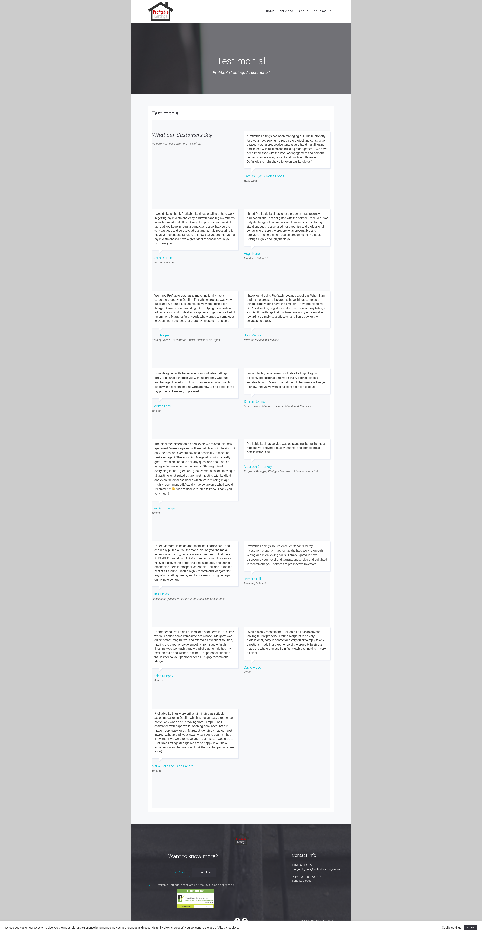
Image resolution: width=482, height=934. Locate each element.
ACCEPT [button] (470, 927)
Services (286, 11)
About (303, 11)
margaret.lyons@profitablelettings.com (316, 869)
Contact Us (322, 11)
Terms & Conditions (311, 920)
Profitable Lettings (229, 72)
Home (270, 11)
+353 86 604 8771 (303, 865)
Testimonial (165, 113)
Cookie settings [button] (451, 927)
